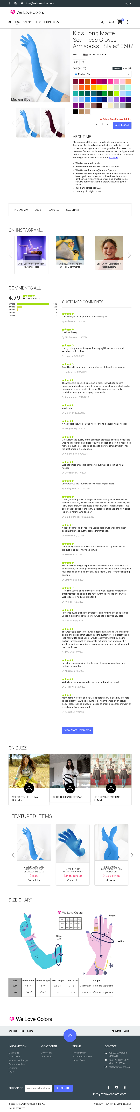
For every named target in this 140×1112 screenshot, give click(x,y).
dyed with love (101, 1104)
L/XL (83, 62)
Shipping (13, 1068)
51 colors (113, 157)
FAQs (11, 1071)
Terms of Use (79, 1060)
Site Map (13, 1031)
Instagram (21, 209)
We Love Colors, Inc (31, 1104)
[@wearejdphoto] (31, 255)
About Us (116, 1031)
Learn (30, 1031)
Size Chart (72, 209)
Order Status (47, 1056)
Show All (117, 68)
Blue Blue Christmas (67, 797)
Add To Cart (122, 125)
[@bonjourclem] (109, 255)
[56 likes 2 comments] (70, 255)
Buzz (38, 209)
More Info (34, 880)
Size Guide (14, 1052)
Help (22, 1031)
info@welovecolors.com (40, 3)
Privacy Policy (79, 1052)
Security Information (82, 1056)
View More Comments (77, 730)
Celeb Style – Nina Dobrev (25, 799)
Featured (53, 209)
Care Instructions (17, 1064)
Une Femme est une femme (107, 799)
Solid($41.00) (79, 68)
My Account (46, 1052)
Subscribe (16, 1088)
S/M (76, 62)
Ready (125, 68)
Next (69, 123)
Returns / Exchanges (19, 1060)
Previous (12, 123)
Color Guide (14, 1056)
